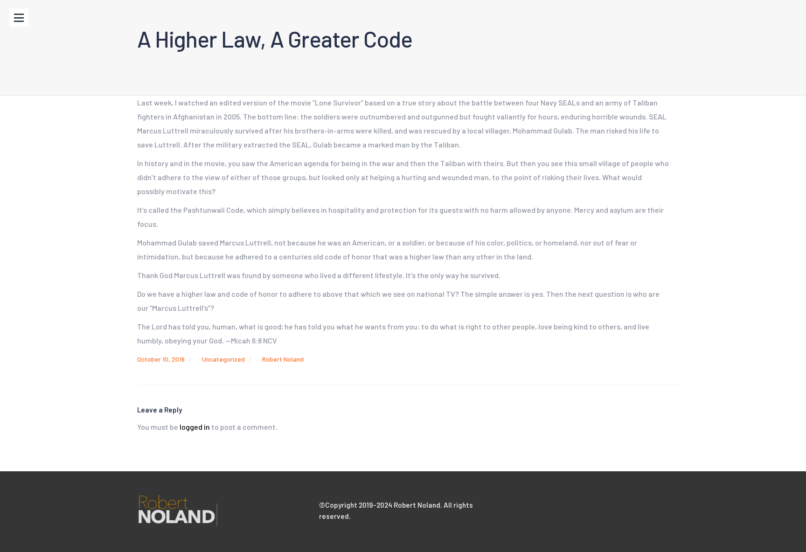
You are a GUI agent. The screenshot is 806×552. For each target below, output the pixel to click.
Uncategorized (223, 359)
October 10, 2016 (161, 359)
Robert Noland (283, 359)
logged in (195, 426)
